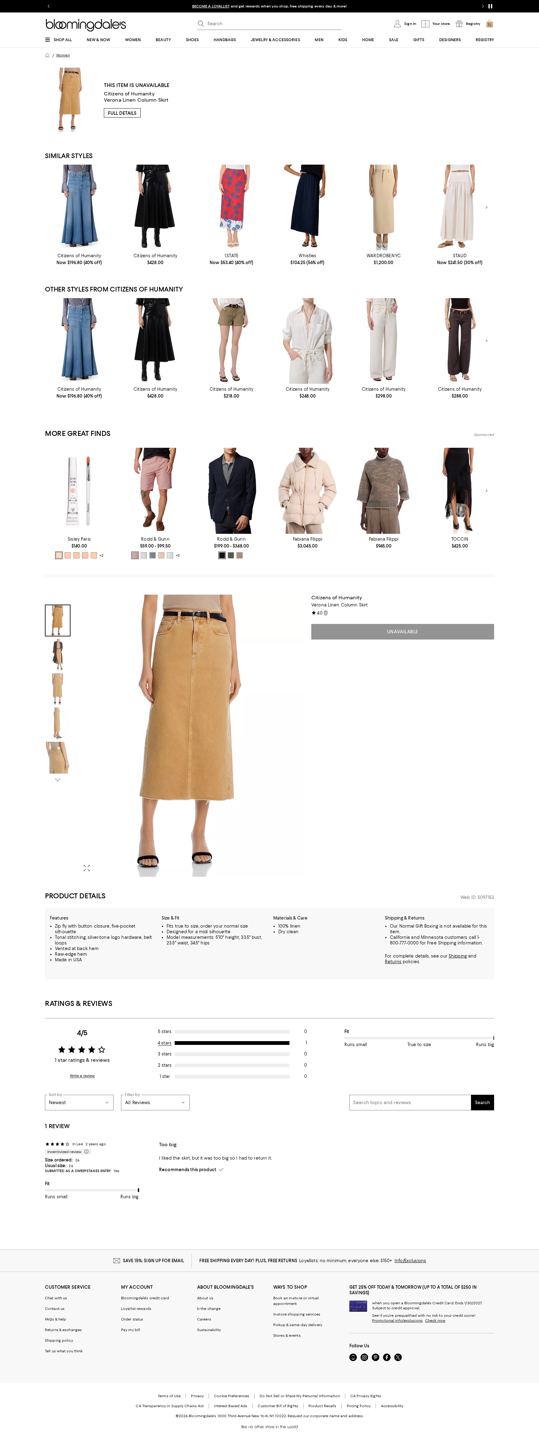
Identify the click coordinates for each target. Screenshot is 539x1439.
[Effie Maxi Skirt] (79, 207)
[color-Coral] (135, 555)
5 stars (165, 1031)
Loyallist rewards (136, 1308)
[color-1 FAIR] (59, 555)
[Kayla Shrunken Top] (307, 341)
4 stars (165, 1043)
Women (63, 55)
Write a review (82, 1076)
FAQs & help (55, 1319)
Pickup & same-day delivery (297, 1325)
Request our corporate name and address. (325, 1416)
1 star (165, 1076)
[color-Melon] (161, 555)
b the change (209, 1308)
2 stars (165, 1065)
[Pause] (490, 6)
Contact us (55, 1308)
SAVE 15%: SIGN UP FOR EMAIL (153, 1260)
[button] (174, 736)
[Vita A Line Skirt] (155, 207)
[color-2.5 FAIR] (85, 555)
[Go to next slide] (483, 6)
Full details (122, 113)
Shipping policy (59, 1340)
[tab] (57, 620)
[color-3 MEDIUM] (94, 555)
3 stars (165, 1053)
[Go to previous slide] (48, 6)
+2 (102, 555)
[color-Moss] (231, 555)
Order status (132, 1319)
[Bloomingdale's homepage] (47, 55)
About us (205, 1298)
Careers (204, 1319)
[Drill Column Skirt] (383, 207)
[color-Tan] (239, 555)
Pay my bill (130, 1330)
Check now (435, 1320)
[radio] (59, 555)
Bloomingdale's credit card (145, 1298)
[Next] (487, 207)
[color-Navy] (222, 555)
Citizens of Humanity (129, 94)
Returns (393, 961)
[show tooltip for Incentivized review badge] (85, 1152)
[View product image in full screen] (86, 868)
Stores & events (287, 1335)
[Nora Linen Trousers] (459, 341)
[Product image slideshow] (191, 736)
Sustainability (209, 1330)
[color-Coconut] (144, 555)
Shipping (458, 956)
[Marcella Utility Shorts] (231, 341)
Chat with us (56, 1298)
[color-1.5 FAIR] (68, 555)
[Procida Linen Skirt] (459, 207)
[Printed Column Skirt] (231, 207)
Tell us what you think (64, 1351)
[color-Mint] (170, 555)
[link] (79, 259)
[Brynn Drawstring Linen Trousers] (383, 341)
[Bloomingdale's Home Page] (86, 25)
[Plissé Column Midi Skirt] (307, 207)
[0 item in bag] (489, 23)
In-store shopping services (296, 1314)
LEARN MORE (379, 6)
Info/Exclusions (410, 1260)
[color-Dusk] (152, 555)
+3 (178, 555)
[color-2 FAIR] (76, 555)
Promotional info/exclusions (397, 1320)
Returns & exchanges (63, 1330)
